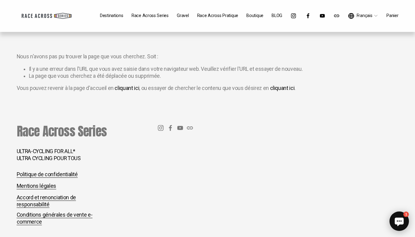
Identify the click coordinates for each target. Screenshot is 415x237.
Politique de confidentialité (47, 174)
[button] (399, 221)
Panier (392, 15)
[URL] (337, 16)
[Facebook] (308, 16)
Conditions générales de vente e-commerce (55, 218)
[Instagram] (293, 16)
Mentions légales (36, 186)
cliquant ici (127, 88)
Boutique (254, 15)
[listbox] (363, 15)
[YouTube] (322, 16)
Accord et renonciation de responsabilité (46, 201)
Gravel (183, 15)
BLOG (277, 15)
